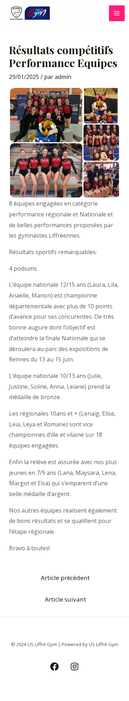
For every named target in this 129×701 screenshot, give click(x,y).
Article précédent (65, 578)
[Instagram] (74, 666)
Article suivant (65, 599)
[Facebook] (54, 666)
